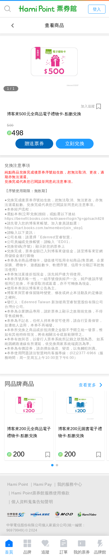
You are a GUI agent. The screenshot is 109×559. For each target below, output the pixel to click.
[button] (52, 465)
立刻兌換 (75, 143)
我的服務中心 (69, 484)
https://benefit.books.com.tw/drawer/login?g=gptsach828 (54, 219)
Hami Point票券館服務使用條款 (40, 493)
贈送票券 (34, 143)
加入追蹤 (88, 106)
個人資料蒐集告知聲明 (32, 501)
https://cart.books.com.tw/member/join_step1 (44, 228)
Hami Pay (42, 484)
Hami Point (17, 484)
